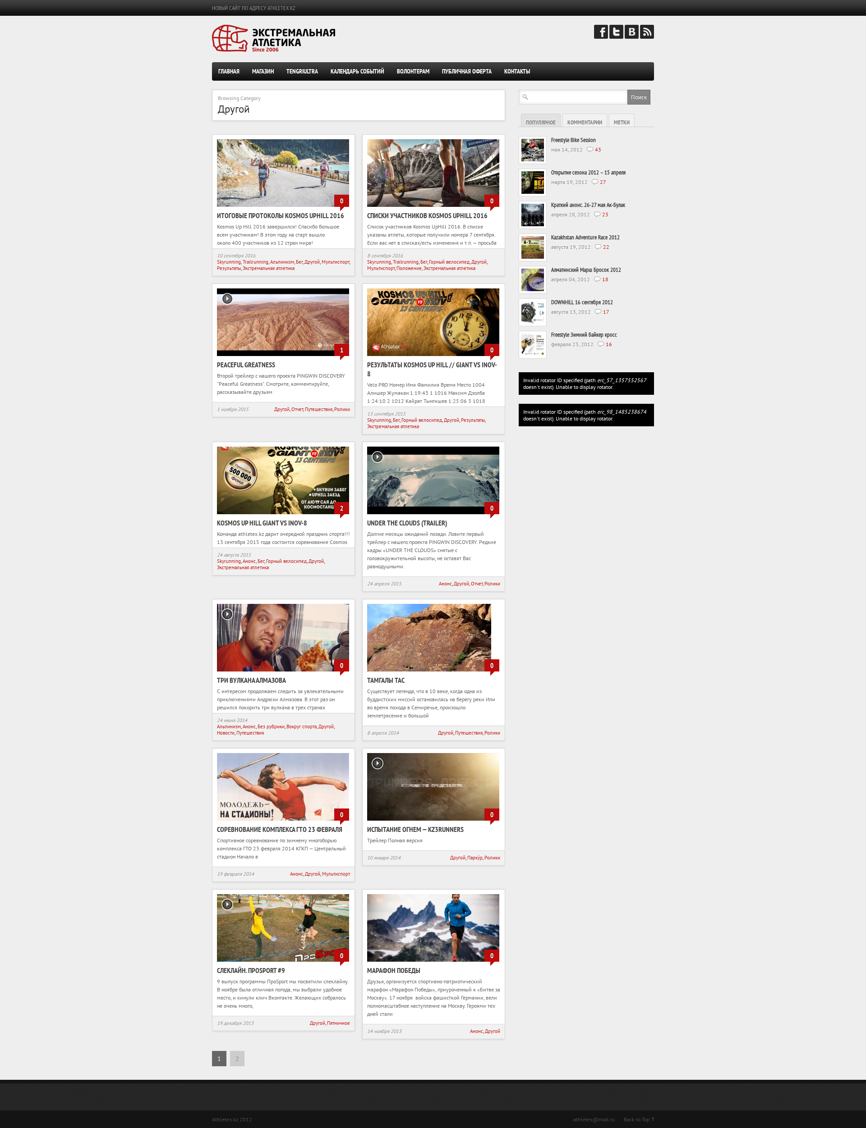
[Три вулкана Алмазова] (283, 672)
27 (603, 181)
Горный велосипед (449, 262)
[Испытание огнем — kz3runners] (433, 821)
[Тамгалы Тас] (429, 672)
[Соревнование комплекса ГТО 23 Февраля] (283, 821)
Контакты (517, 71)
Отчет (297, 409)
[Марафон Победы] (433, 962)
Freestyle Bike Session (573, 140)
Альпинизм (282, 262)
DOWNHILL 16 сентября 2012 (582, 302)
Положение (409, 268)
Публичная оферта (467, 71)
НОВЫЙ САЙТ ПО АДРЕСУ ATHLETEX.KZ (253, 8)
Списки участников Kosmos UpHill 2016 (427, 215)
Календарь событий (357, 71)
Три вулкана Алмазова (251, 680)
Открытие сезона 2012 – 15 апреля (588, 172)
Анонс (249, 561)
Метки (622, 122)
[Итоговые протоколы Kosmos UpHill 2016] (283, 207)
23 (605, 214)
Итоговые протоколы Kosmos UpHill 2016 (280, 215)
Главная (229, 71)
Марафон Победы (393, 970)
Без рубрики (271, 726)
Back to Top (637, 1119)
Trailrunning (255, 262)
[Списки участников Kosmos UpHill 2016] (433, 207)
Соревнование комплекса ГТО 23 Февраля (279, 829)
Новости (226, 733)
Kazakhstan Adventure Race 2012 (585, 237)
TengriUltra (302, 71)
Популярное (541, 122)
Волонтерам (413, 71)
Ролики (342, 409)
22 (606, 246)
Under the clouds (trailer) (407, 522)
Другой (312, 262)
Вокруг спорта (301, 726)
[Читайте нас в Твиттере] (616, 36)
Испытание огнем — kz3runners (415, 829)
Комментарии (584, 122)
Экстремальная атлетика (269, 268)
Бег (299, 262)
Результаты (229, 268)
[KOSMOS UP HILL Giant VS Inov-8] (283, 514)
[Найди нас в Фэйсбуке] (601, 36)
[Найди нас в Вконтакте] (632, 36)
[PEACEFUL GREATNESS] (283, 356)
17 (606, 311)
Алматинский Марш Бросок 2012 (586, 270)
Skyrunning (229, 262)
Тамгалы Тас (386, 680)
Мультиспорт (335, 262)
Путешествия (318, 409)
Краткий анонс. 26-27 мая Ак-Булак (588, 205)
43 (598, 149)
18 (605, 279)
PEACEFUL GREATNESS (246, 364)
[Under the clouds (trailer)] (433, 514)
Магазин (263, 71)
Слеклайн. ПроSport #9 (251, 970)
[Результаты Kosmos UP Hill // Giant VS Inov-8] (433, 356)
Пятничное (338, 1023)
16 (609, 344)
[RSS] (647, 36)
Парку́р (475, 857)
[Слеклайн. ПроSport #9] (283, 962)
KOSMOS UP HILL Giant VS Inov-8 (262, 522)
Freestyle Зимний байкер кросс (584, 334)
